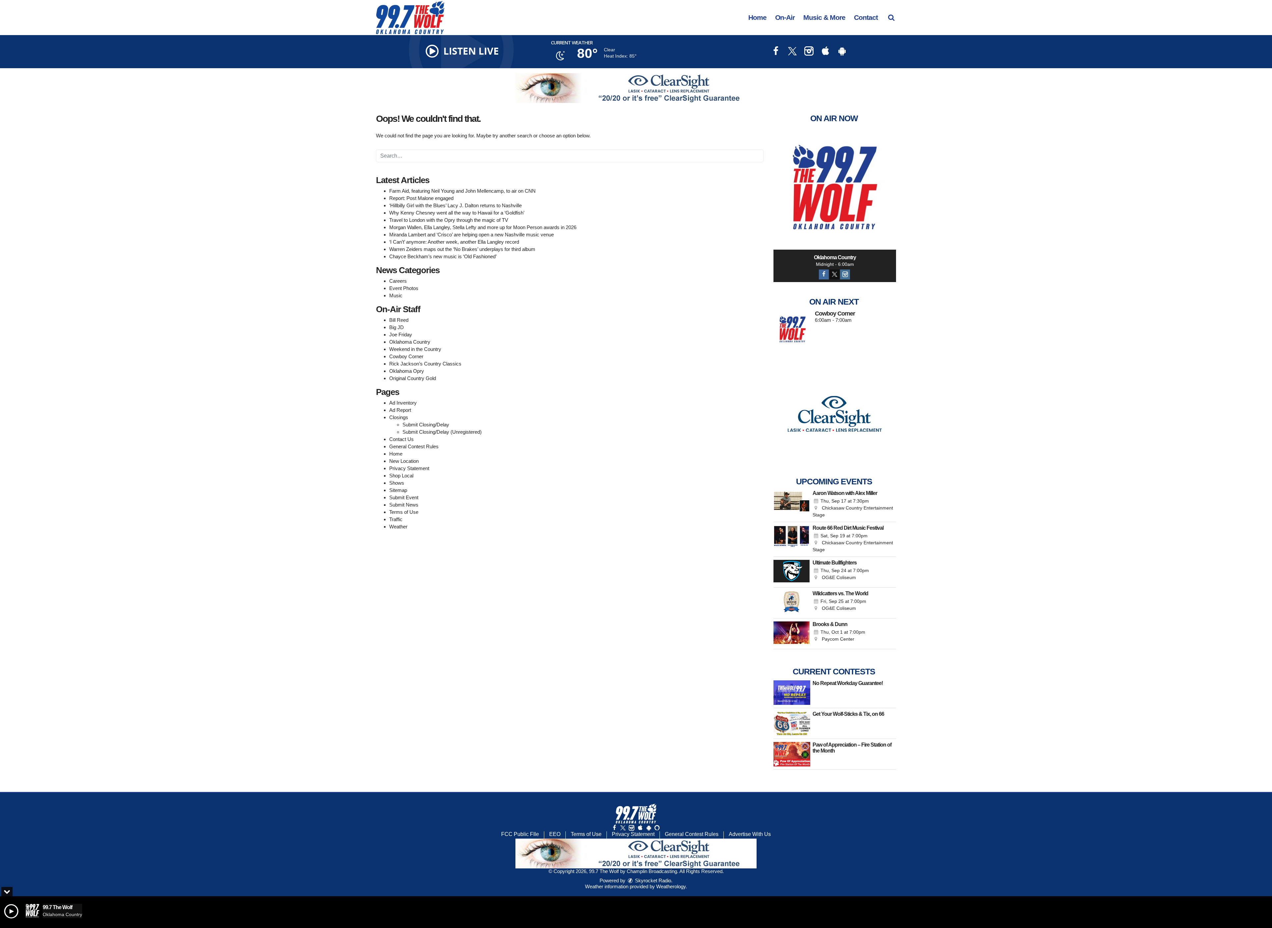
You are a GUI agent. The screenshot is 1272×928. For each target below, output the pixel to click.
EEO (554, 834)
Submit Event (403, 497)
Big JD (396, 327)
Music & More (824, 17)
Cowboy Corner (406, 356)
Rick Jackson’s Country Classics (425, 363)
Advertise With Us (750, 834)
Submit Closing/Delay (425, 424)
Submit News (403, 505)
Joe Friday (400, 334)
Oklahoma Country (409, 342)
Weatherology (671, 886)
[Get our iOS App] (640, 828)
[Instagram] (845, 274)
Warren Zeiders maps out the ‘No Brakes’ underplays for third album (462, 249)
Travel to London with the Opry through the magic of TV (448, 220)
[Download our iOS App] (825, 51)
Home (757, 17)
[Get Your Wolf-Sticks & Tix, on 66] (791, 723)
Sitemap (398, 490)
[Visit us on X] (792, 51)
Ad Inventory (403, 403)
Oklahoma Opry (406, 371)
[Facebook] (824, 274)
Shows (396, 483)
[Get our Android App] (649, 828)
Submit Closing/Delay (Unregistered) (442, 432)
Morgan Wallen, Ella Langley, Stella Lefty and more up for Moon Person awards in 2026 (482, 227)
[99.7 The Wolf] (415, 17)
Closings (398, 417)
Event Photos (403, 288)
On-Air (785, 17)
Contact (866, 17)
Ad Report (400, 410)
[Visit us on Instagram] (809, 51)
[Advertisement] (636, 88)
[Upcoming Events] (791, 504)
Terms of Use (403, 512)
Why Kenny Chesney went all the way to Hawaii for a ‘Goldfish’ (456, 213)
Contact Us (401, 439)
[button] (891, 17)
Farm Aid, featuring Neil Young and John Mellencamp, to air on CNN (462, 191)
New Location (404, 461)
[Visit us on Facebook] (776, 51)
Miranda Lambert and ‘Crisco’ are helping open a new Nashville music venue (471, 234)
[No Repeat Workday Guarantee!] (791, 692)
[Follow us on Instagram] (631, 828)
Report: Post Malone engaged (421, 198)
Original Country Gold (412, 378)
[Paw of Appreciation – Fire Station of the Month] (791, 754)
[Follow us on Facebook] (614, 828)
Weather (398, 526)
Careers (398, 281)
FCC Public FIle (520, 834)
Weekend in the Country (415, 349)
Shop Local (401, 475)
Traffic (395, 519)
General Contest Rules (414, 446)
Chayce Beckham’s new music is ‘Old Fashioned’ (443, 256)
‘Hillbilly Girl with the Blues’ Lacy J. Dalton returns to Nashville (455, 205)
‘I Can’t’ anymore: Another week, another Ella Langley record (454, 242)
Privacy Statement (409, 468)
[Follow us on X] (623, 828)
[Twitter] (834, 274)
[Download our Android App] (842, 51)
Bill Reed (398, 320)
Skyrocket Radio (652, 880)
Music (395, 295)
